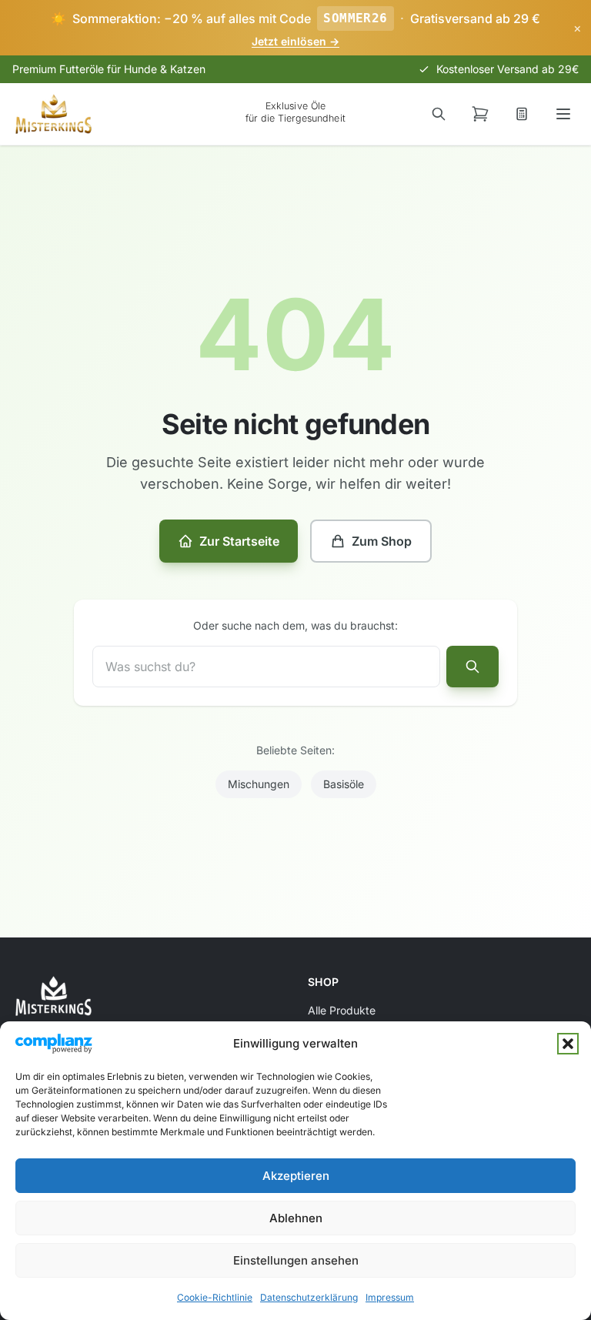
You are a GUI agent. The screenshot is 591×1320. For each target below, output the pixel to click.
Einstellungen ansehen (296, 1260)
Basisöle (343, 783)
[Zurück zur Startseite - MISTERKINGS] (53, 113)
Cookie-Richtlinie (214, 1297)
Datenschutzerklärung (309, 1297)
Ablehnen (295, 1218)
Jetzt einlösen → (295, 41)
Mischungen (258, 783)
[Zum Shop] (480, 114)
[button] (568, 1043)
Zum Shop (382, 541)
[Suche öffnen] (438, 114)
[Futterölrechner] (522, 114)
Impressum (390, 1297)
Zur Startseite (239, 541)
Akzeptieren (295, 1175)
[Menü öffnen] (563, 114)
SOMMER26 (355, 18)
